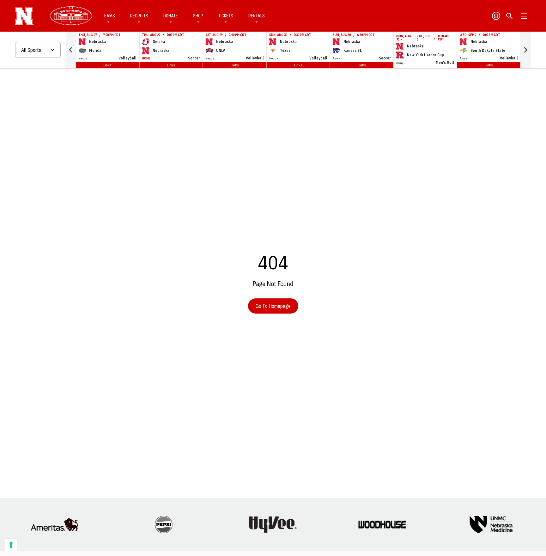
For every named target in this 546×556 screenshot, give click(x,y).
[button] (71, 50)
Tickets (225, 15)
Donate (170, 15)
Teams (108, 15)
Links (107, 65)
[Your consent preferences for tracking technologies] (11, 545)
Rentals (256, 15)
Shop (198, 15)
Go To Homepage (273, 306)
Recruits (139, 15)
